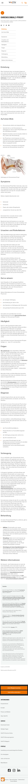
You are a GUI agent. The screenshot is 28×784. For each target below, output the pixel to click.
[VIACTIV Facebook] (9, 771)
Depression (24, 360)
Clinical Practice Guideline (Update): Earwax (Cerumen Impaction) (13, 632)
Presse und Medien (5, 712)
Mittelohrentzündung (6, 486)
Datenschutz (21, 779)
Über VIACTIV (4, 716)
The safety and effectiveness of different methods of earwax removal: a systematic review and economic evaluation (14, 597)
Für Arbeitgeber (5, 754)
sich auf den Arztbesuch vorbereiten (15, 578)
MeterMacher (4, 762)
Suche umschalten (22, 2)
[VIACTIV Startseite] (12, 2)
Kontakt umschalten (25, 2)
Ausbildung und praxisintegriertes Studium (11, 750)
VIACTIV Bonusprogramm (7, 737)
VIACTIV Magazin (5, 741)
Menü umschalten (2, 2)
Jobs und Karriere (5, 758)
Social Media (13, 781)
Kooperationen (4, 703)
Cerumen (13, 627)
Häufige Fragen (4, 729)
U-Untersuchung (5, 388)
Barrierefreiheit (13, 779)
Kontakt (3, 707)
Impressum (6, 779)
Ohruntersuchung (12, 382)
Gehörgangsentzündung (7, 488)
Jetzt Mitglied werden (14, 688)
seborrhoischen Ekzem (20, 315)
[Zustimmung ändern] (3, 779)
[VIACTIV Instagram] (14, 771)
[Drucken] (1, 25)
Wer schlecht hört (5, 350)
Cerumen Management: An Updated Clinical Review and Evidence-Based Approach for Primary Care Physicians (14, 604)
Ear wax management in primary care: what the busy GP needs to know (14, 622)
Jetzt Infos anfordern (14, 692)
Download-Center (5, 725)
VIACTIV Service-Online (7, 733)
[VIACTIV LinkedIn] (18, 771)
